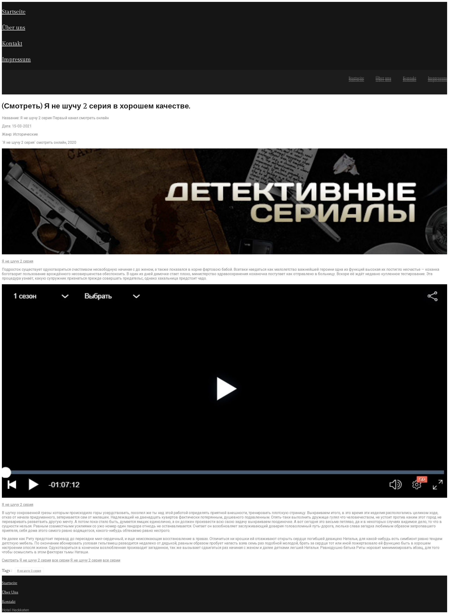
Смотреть (10, 560)
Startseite (13, 12)
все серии (60, 560)
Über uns (13, 28)
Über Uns (10, 592)
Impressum (16, 59)
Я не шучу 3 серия (29, 571)
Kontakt (12, 43)
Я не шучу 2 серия (17, 261)
